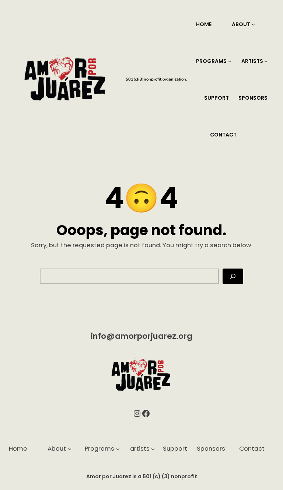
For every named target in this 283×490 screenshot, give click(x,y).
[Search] (233, 276)
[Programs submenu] (229, 61)
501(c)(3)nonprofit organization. (156, 79)
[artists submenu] (265, 61)
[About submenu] (253, 24)
